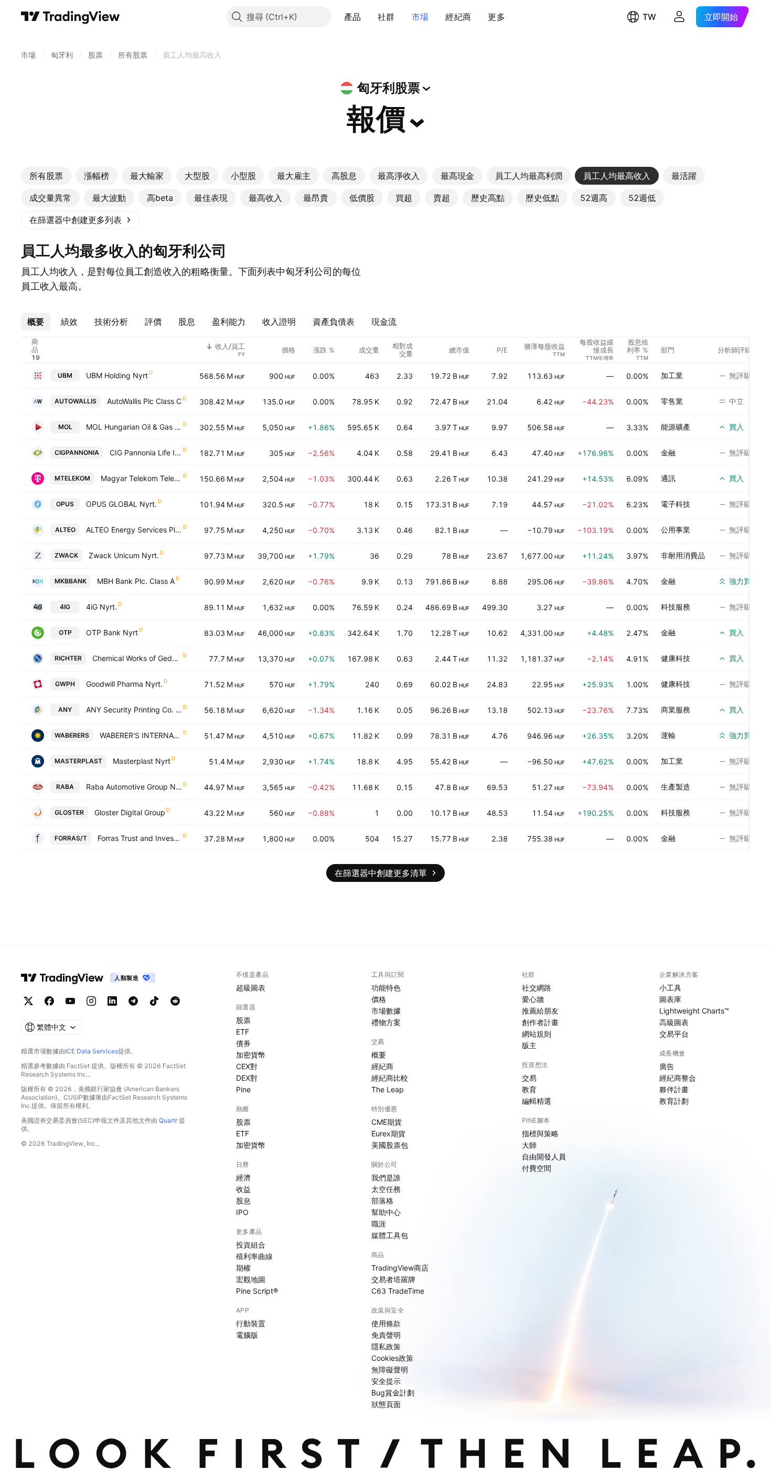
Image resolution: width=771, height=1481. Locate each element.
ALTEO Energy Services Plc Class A (134, 529)
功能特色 (386, 987)
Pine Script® (257, 1290)
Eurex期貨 (388, 1133)
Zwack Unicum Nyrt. (124, 555)
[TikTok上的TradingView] (154, 1001)
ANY (65, 709)
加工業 (672, 375)
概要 (378, 1054)
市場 (420, 17)
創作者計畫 (540, 1022)
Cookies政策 (392, 1358)
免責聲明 (386, 1334)
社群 (386, 17)
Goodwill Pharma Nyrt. (124, 683)
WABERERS (72, 735)
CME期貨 (386, 1121)
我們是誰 (386, 1177)
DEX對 (247, 1077)
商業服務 (675, 709)
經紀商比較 (389, 1077)
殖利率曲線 (254, 1256)
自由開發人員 (544, 1156)
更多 (496, 17)
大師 (529, 1145)
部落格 (382, 1200)
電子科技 (675, 503)
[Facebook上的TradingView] (49, 1001)
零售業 (672, 401)
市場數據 (386, 1010)
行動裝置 (250, 1323)
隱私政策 (386, 1346)
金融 (668, 452)
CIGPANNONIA (77, 452)
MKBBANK (71, 581)
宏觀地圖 (250, 1279)
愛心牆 (533, 999)
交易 (529, 1077)
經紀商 (458, 17)
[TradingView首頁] (70, 16)
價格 (378, 999)
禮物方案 (386, 1022)
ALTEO (65, 530)
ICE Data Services (91, 1051)
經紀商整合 (677, 1077)
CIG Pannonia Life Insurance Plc (146, 452)
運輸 (668, 735)
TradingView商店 (400, 1267)
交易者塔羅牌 (393, 1279)
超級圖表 (250, 987)
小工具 (670, 987)
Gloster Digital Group (129, 812)
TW (649, 17)
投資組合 (250, 1244)
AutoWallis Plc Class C (144, 401)
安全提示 (386, 1381)
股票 (243, 1020)
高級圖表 (674, 1022)
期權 (243, 1267)
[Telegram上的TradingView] (133, 1001)
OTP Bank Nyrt (112, 632)
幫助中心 (386, 1212)
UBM (65, 375)
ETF (242, 1031)
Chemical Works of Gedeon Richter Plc (137, 658)
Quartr (168, 1120)
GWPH (65, 684)
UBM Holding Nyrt (117, 375)
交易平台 (674, 1033)
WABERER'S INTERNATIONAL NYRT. (141, 735)
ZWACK (66, 555)
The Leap (387, 1089)
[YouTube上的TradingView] (70, 1001)
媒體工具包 (389, 1235)
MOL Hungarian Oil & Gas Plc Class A (134, 426)
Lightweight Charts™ (694, 1010)
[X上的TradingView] (28, 1001)
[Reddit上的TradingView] (175, 1001)
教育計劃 (674, 1100)
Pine (243, 1089)
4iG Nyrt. (101, 606)
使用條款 (386, 1323)
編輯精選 (536, 1100)
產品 (352, 17)
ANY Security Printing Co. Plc (134, 709)
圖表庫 (670, 999)
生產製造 (675, 786)
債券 (243, 1043)
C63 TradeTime (397, 1290)
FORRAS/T (71, 838)
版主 (529, 1045)
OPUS (65, 504)
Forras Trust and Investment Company (140, 838)
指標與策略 (540, 1133)
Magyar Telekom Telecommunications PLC (141, 478)
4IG (65, 607)
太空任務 (386, 1189)
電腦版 (247, 1334)
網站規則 (536, 1033)
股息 (243, 1200)
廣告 (666, 1066)
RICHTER (68, 658)
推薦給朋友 (540, 1010)
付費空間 (536, 1168)
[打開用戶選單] (679, 16)
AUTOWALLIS (76, 401)
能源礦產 (675, 426)
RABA (65, 787)
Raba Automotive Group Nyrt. (134, 786)
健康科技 (675, 658)
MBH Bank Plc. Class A (136, 581)
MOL (65, 427)
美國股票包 (389, 1145)
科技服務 (675, 606)
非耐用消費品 (683, 555)
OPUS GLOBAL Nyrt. (121, 503)
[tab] (46, 176)
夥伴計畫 (674, 1089)
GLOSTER (69, 812)
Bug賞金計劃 (392, 1392)
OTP (65, 632)
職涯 (378, 1223)
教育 (529, 1089)
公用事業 (675, 529)
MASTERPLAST (78, 761)
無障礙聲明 (389, 1369)
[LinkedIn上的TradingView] (112, 1001)
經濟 (243, 1177)
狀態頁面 (386, 1404)
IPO (242, 1212)
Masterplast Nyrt (141, 761)
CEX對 (247, 1066)
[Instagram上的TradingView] (91, 1001)
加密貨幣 (250, 1054)
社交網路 (536, 987)
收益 (243, 1189)
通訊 (668, 478)
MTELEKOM (72, 478)
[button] (368, 16)
